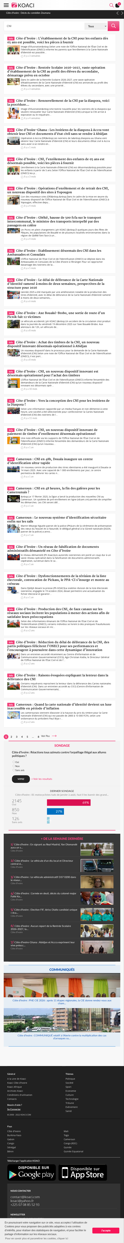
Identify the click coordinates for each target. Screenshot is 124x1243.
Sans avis (19, 770)
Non (17, 766)
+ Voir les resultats (41, 778)
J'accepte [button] (105, 1230)
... (33, 736)
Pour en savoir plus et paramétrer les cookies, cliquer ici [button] (36, 1238)
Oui (17, 762)
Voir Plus (46, 736)
